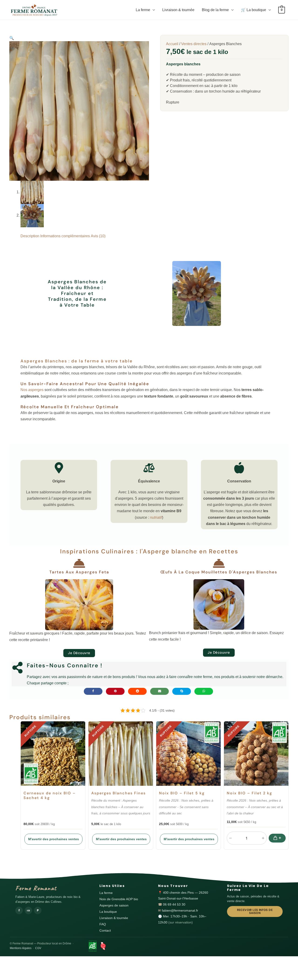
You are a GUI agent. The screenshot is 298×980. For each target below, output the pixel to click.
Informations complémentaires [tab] (65, 236)
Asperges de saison (114, 905)
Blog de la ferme (215, 10)
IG (28, 910)
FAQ (102, 924)
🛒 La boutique (253, 10)
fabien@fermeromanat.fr (180, 910)
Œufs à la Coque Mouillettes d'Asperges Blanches (218, 572)
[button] (11, 38)
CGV (38, 948)
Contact (105, 930)
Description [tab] (29, 236)
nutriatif (156, 517)
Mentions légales (20, 948)
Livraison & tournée (178, 10)
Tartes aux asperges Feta (79, 572)
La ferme (143, 10)
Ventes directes (194, 44)
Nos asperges (32, 390)
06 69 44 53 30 (174, 904)
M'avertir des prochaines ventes (53, 839)
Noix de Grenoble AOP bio (118, 899)
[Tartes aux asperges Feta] (79, 563)
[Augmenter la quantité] (263, 838)
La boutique (108, 911)
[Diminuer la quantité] (230, 838)
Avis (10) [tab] (98, 236)
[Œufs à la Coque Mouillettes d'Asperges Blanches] (219, 563)
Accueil (172, 44)
